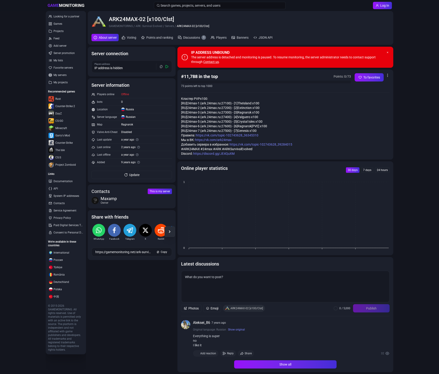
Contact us (211, 62)
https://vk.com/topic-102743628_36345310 (227, 135)
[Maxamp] (95, 200)
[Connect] (167, 66)
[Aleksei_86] (185, 324)
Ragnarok (127, 124)
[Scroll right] (170, 232)
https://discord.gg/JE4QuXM (214, 153)
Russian (131, 117)
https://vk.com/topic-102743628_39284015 (261, 144)
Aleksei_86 (201, 322)
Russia (130, 109)
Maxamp (109, 198)
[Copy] (161, 66)
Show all (285, 364)
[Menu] (387, 75)
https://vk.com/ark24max (213, 140)
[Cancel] (387, 52)
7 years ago (218, 322)
